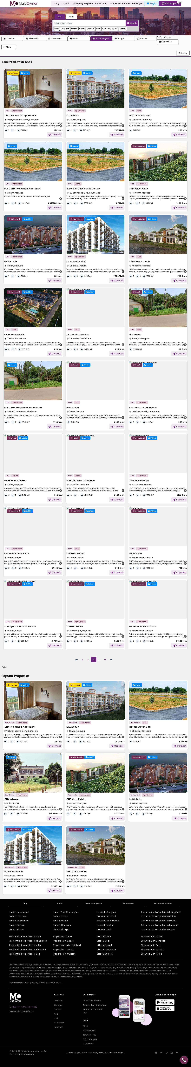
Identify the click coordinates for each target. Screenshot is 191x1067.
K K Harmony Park (14, 334)
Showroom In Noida (151, 953)
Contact (58, 1009)
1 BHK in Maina (11, 799)
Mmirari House (75, 626)
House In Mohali (105, 925)
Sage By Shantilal (76, 261)
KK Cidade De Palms (78, 334)
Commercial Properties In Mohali (159, 920)
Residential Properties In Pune (25, 936)
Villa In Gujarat (105, 953)
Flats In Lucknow (17, 916)
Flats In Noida (60, 916)
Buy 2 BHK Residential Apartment (22, 188)
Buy (57, 3)
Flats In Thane (16, 929)
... (99, 659)
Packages (137, 3)
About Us (58, 1000)
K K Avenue (73, 115)
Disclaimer (88, 1043)
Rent (66, 3)
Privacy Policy (89, 1030)
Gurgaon (65, 28)
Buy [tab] (60, 16)
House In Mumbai (106, 916)
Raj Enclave (135, 553)
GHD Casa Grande (139, 261)
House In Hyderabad (108, 920)
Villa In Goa (103, 940)
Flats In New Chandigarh (66, 912)
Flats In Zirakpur (61, 929)
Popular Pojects (94, 903)
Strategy (58, 1005)
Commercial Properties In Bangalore (161, 912)
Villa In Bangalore (106, 949)
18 (105, 659)
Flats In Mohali (60, 920)
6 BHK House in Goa (15, 480)
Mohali (74, 28)
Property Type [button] (102, 38)
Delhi (56, 28)
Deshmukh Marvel (139, 480)
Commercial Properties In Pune (158, 929)
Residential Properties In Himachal (27, 949)
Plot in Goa (135, 334)
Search (133, 23)
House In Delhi (104, 929)
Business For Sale (162, 903)
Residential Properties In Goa (24, 953)
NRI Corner (59, 1022)
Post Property (172, 3)
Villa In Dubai (104, 936)
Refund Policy (89, 1035)
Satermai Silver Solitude (142, 626)
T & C (85, 1026)
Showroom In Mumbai (153, 949)
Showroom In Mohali (152, 936)
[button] (12, 38)
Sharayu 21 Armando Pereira (20, 626)
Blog (56, 1014)
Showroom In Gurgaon (153, 940)
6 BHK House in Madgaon (81, 480)
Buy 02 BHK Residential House (83, 188)
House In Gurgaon (107, 912)
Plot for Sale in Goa (139, 115)
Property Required (83, 3)
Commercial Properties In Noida (158, 916)
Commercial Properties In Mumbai (159, 925)
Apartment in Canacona (143, 407)
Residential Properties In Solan (25, 945)
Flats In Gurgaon (62, 925)
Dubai (82, 28)
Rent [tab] (71, 16)
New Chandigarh (110, 28)
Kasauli (123, 28)
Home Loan (101, 3)
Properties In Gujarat (64, 953)
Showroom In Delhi (151, 945)
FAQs (56, 1018)
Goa (98, 28)
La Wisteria (10, 261)
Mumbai (90, 28)
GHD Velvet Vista (138, 188)
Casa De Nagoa (75, 553)
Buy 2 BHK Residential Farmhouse (23, 407)
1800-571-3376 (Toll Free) (24, 1007)
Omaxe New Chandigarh (95, 1005)
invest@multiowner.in (22, 1011)
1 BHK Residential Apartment (20, 115)
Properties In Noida (63, 949)
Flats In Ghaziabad (19, 920)
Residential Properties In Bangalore (28, 940)
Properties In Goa (62, 936)
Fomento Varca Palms (16, 553)
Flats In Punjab (17, 925)
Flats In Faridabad (19, 912)
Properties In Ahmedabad (67, 945)
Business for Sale (121, 3)
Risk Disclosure (90, 1039)
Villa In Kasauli (104, 945)
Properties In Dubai (63, 940)
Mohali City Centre (92, 1000)
